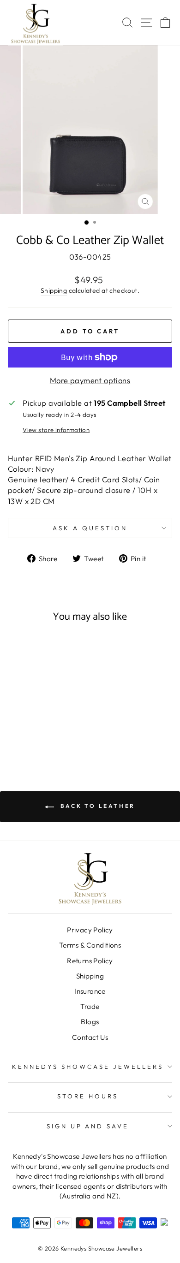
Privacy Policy (90, 929)
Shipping (54, 290)
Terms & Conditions (90, 945)
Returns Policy (90, 960)
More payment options (90, 380)
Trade (89, 1006)
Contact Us (90, 1037)
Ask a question (90, 528)
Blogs (90, 1021)
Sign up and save (88, 1126)
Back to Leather (96, 805)
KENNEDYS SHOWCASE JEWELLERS (87, 1066)
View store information (56, 429)
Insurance (90, 991)
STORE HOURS (87, 1096)
